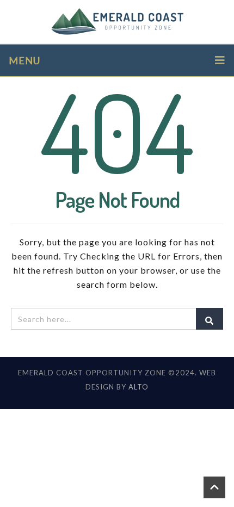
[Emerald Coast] (117, 21)
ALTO (138, 386)
